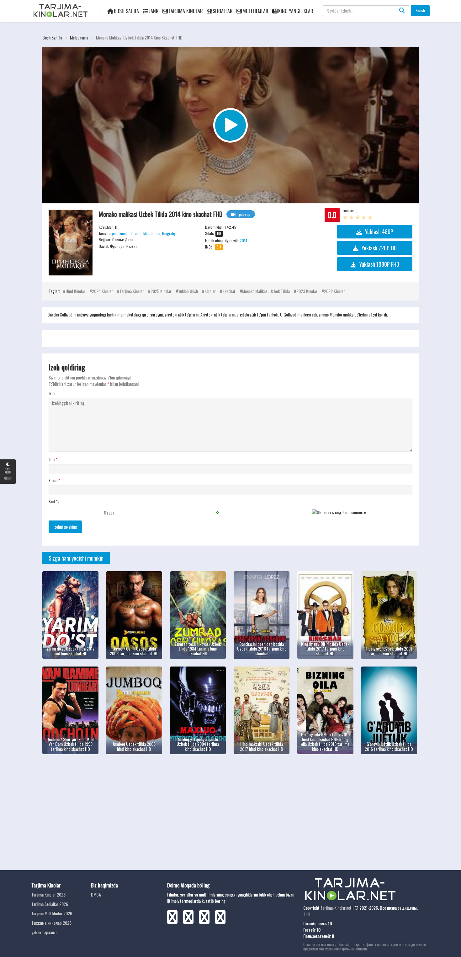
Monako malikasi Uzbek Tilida (266, 291)
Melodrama (79, 37)
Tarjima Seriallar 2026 (49, 904)
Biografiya (170, 233)
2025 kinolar (161, 291)
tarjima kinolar (131, 291)
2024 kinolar (102, 291)
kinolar (210, 291)
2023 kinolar (306, 291)
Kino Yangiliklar (295, 11)
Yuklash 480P (379, 231)
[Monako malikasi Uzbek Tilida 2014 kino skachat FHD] (71, 242)
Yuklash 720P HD (379, 248)
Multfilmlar (255, 11)
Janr (154, 11)
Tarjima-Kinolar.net (336, 907)
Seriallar (223, 11)
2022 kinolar (334, 291)
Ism (53, 459)
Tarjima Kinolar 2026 (48, 894)
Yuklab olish (188, 291)
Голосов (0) (350, 210)
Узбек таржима (44, 932)
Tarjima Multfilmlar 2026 (51, 913)
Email (54, 480)
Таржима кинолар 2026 (51, 922)
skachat (229, 291)
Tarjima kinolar (118, 233)
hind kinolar (75, 291)
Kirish (420, 10)
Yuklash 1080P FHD (379, 264)
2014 (243, 240)
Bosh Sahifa (126, 11)
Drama (136, 233)
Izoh (52, 393)
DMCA (96, 894)
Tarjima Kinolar (185, 11)
